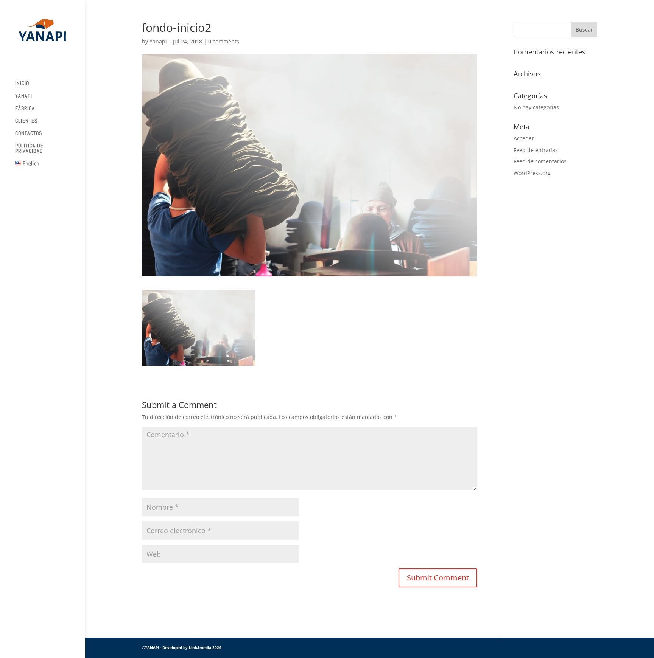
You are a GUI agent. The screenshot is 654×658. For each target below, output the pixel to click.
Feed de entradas (536, 150)
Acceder (524, 138)
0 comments (223, 41)
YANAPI (23, 96)
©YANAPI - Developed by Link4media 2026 (181, 647)
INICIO (22, 84)
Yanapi (158, 41)
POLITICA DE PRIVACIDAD (29, 148)
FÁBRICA (25, 109)
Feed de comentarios (540, 161)
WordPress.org (532, 173)
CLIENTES (26, 121)
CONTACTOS (28, 133)
